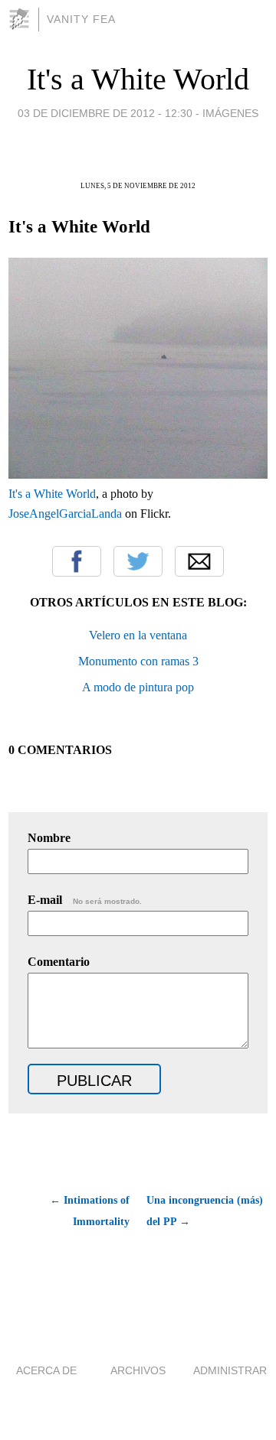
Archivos (138, 1370)
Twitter (138, 561)
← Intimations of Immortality (90, 1211)
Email (199, 561)
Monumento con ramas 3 (138, 661)
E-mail (85, 899)
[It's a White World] (137, 474)
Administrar (230, 1370)
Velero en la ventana (138, 635)
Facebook (76, 561)
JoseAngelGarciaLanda (65, 513)
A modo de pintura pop (138, 687)
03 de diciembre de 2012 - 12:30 (105, 113)
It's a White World (138, 79)
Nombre (49, 837)
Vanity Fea (81, 19)
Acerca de (46, 1370)
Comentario (59, 961)
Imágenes (230, 113)
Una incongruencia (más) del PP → (204, 1211)
